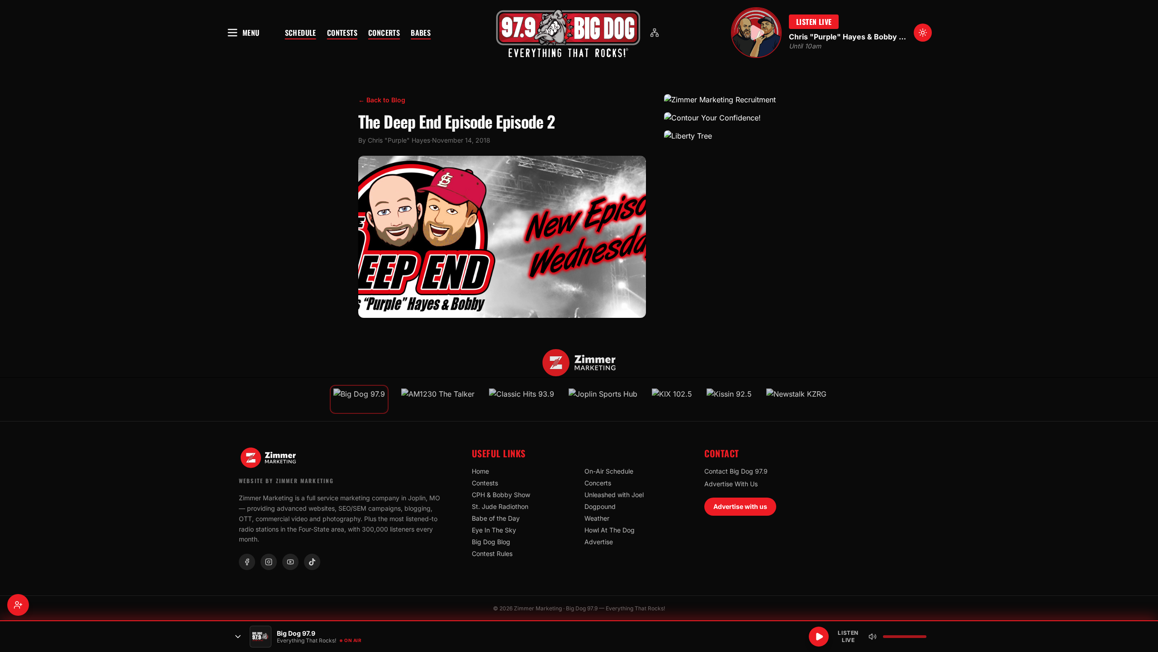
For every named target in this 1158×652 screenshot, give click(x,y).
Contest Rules (492, 553)
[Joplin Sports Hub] (603, 399)
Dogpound (600, 506)
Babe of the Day (496, 518)
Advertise (598, 542)
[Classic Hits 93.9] (521, 399)
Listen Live (813, 21)
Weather (596, 518)
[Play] (819, 637)
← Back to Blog (381, 100)
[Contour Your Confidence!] (732, 117)
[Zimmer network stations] (654, 32)
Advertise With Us (731, 484)
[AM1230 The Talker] (438, 399)
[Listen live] (756, 32)
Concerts (384, 32)
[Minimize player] (238, 636)
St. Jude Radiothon (500, 506)
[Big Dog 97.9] (568, 32)
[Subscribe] (18, 605)
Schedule (300, 32)
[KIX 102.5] (672, 399)
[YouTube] (290, 562)
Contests (342, 32)
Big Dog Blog (491, 542)
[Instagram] (269, 562)
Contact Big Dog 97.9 (736, 471)
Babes (421, 32)
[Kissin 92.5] (729, 399)
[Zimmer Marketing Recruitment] (732, 99)
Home (480, 471)
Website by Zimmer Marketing (286, 480)
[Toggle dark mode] (923, 33)
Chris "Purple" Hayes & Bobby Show (847, 36)
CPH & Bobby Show (501, 495)
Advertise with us (740, 506)
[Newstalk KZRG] (796, 399)
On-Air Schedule (608, 471)
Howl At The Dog (609, 530)
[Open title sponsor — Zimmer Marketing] (579, 362)
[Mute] (872, 636)
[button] (568, 32)
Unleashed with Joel (614, 495)
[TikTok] (312, 562)
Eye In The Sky (494, 530)
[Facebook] (247, 562)
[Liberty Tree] (732, 135)
